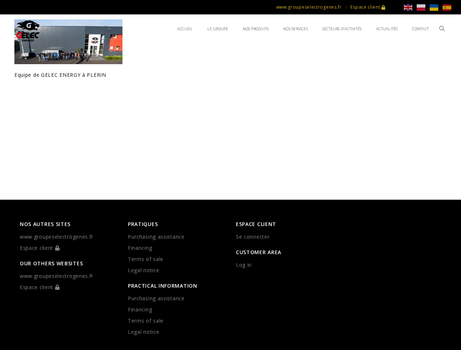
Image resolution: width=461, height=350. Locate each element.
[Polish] (423, 7)
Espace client (365, 7)
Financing (140, 247)
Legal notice (143, 270)
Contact (420, 28)
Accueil (185, 28)
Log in (244, 264)
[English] (410, 7)
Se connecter (252, 236)
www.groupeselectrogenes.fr (309, 7)
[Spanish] (449, 7)
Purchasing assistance (156, 236)
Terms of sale (146, 259)
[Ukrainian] (436, 7)
